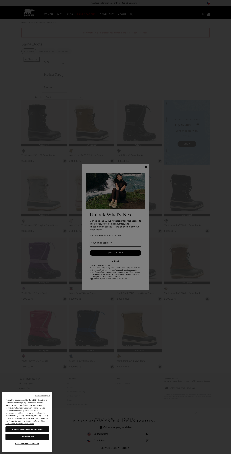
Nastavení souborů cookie (27, 444)
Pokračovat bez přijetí (42, 396)
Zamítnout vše (27, 437)
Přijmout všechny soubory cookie (27, 429)
